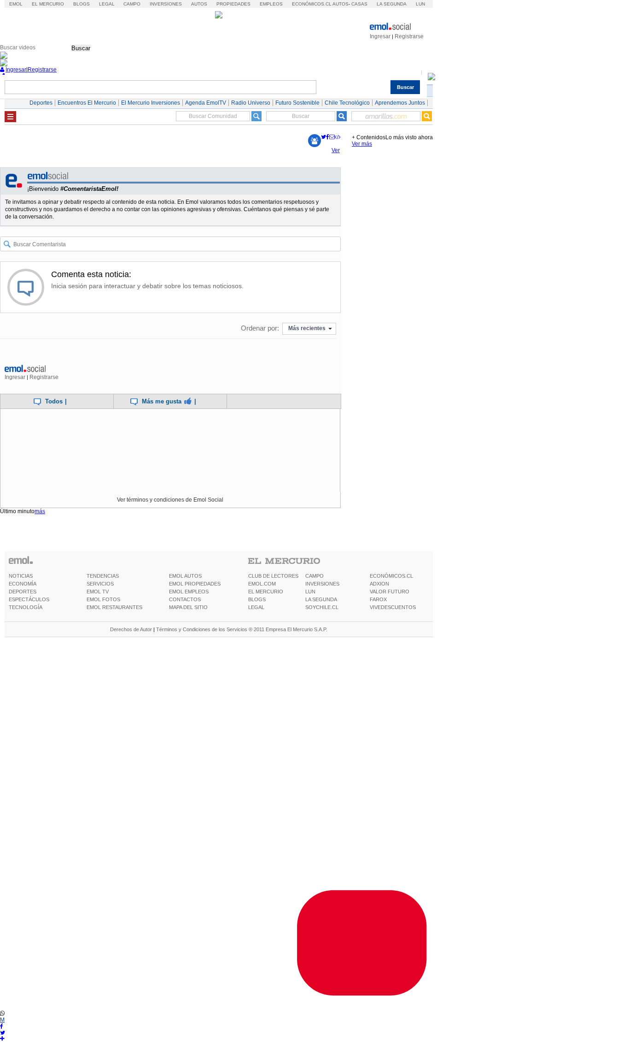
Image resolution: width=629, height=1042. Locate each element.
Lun (420, 3)
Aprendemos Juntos (400, 103)
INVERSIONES (322, 583)
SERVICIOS (100, 583)
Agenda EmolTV (205, 103)
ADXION (379, 583)
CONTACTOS (185, 599)
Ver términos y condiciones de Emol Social (170, 500)
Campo (131, 3)
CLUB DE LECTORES (273, 576)
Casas (359, 3)
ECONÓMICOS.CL (391, 576)
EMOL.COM (262, 583)
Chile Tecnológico (347, 103)
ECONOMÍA (22, 583)
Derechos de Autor (131, 629)
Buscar (80, 48)
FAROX (378, 599)
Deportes (40, 103)
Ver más (362, 144)
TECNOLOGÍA (25, 607)
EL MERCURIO (265, 591)
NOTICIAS (21, 576)
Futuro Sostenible (297, 103)
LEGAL (256, 607)
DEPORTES (22, 591)
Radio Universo (250, 103)
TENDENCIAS (103, 576)
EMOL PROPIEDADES (195, 583)
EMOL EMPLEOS (189, 591)
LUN (310, 591)
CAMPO (314, 576)
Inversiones (166, 3)
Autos (199, 3)
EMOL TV (98, 591)
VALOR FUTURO (389, 591)
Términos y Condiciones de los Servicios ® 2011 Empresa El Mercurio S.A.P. (241, 629)
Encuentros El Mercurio (87, 103)
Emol (16, 3)
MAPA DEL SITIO (188, 607)
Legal (107, 3)
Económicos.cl (312, 3)
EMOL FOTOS (103, 599)
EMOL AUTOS (185, 576)
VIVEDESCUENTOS (393, 607)
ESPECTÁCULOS (29, 599)
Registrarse (409, 36)
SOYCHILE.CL (321, 607)
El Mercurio (48, 3)
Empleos (271, 3)
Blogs (81, 3)
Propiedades (233, 3)
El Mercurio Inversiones (150, 103)
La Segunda (392, 3)
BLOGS (257, 599)
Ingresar (380, 36)
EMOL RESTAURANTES (114, 607)
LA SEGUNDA (321, 599)
